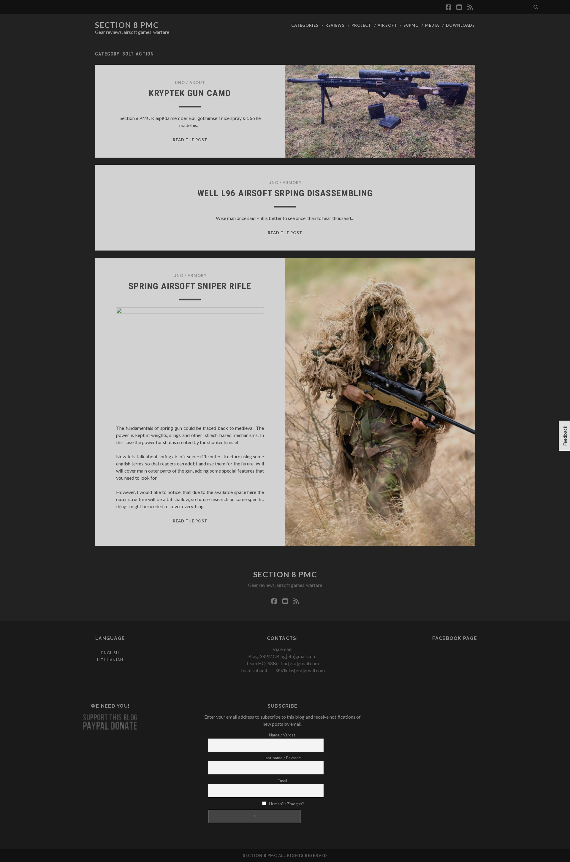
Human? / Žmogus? (286, 803)
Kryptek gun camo (190, 93)
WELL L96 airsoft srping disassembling (285, 193)
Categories (305, 25)
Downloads (460, 25)
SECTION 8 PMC (127, 25)
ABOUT (197, 82)
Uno (180, 82)
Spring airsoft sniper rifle (190, 286)
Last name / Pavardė (282, 757)
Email (282, 780)
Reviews (335, 25)
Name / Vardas (282, 734)
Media (432, 25)
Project (361, 25)
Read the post (190, 139)
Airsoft (387, 25)
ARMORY (292, 182)
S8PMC (410, 25)
